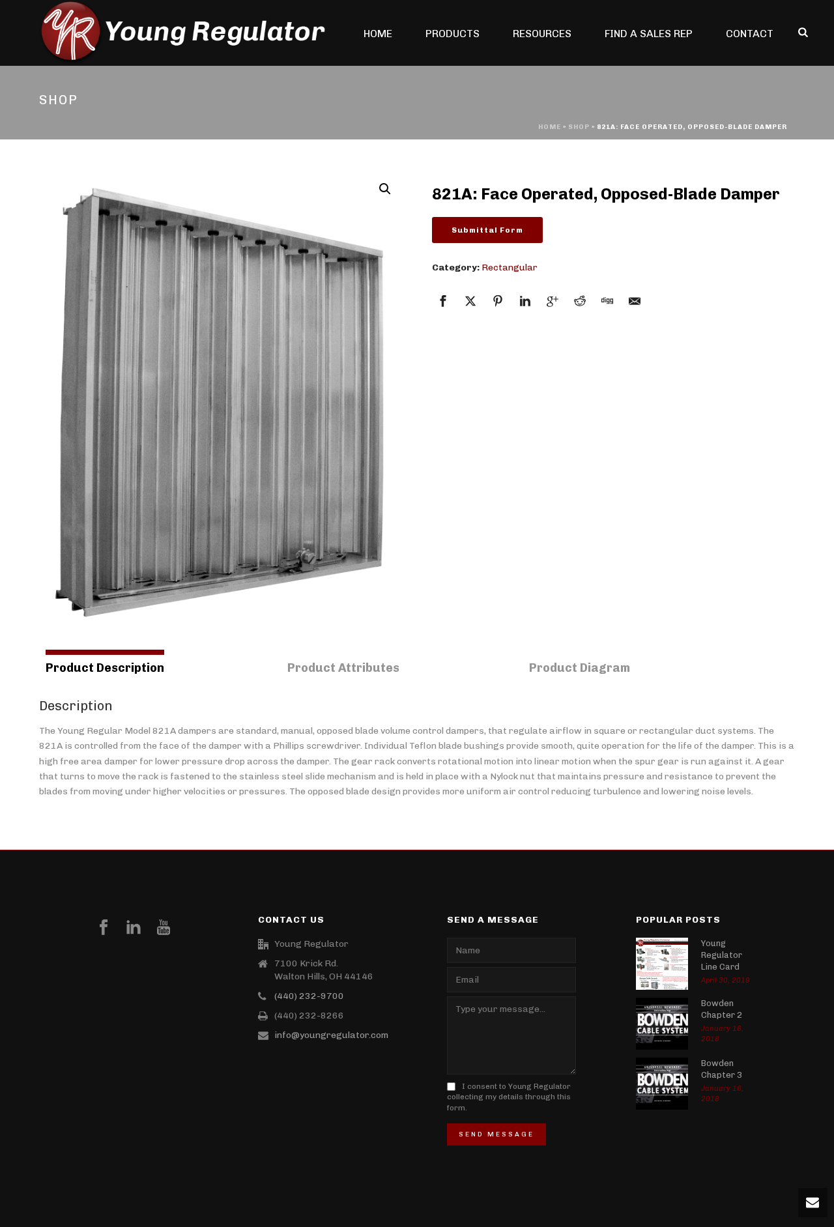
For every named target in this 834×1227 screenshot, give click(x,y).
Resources (542, 33)
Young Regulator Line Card (721, 955)
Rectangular (510, 267)
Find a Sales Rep (649, 33)
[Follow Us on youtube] (163, 928)
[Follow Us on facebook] (103, 928)
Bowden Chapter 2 (721, 1009)
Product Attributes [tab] (343, 668)
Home (378, 33)
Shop (579, 127)
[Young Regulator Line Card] (662, 964)
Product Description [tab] (105, 668)
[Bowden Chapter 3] (662, 1084)
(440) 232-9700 (309, 996)
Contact (749, 33)
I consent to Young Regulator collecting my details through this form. (509, 1097)
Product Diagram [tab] (579, 668)
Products (452, 33)
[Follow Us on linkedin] (133, 928)
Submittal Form (487, 230)
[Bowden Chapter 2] (662, 1024)
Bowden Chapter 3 (721, 1069)
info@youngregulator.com (331, 1035)
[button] (385, 189)
